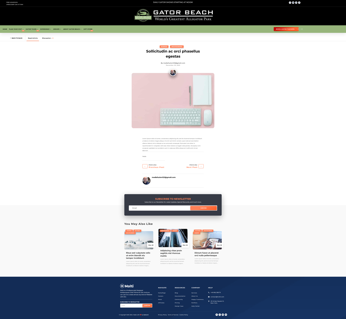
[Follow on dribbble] (226, 314)
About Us (194, 296)
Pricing (177, 302)
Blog (176, 293)
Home (5, 29)
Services (194, 293)
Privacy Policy (162, 314)
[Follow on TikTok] (299, 2)
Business (164, 46)
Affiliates (161, 302)
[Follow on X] (220, 314)
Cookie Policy (183, 314)
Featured (137, 230)
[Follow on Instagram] (296, 2)
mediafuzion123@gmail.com (174, 63)
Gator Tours (31, 29)
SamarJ (146, 314)
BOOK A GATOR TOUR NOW (285, 29)
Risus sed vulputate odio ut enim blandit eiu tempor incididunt (138, 255)
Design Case (179, 306)
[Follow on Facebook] (290, 2)
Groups (56, 29)
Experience (44, 29)
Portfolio (194, 302)
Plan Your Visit (15, 29)
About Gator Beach (71, 29)
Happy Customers (197, 299)
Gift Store (88, 29)
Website (175, 230)
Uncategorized (176, 46)
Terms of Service (173, 314)
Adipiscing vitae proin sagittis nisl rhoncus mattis (171, 253)
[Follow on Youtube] (293, 2)
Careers (160, 296)
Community (179, 299)
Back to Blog (17, 38)
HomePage (162, 293)
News (160, 299)
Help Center (195, 306)
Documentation (180, 296)
